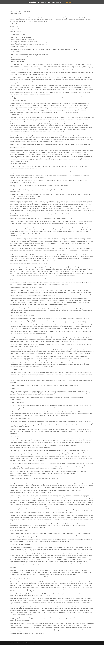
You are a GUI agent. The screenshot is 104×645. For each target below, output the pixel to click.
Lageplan (32, 2)
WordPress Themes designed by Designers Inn (23, 643)
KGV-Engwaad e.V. (55, 2)
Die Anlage (42, 2)
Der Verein (70, 2)
